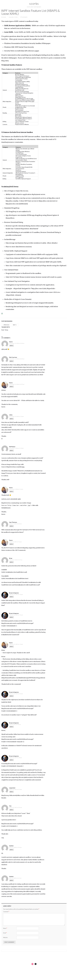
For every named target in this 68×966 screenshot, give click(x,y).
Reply (11, 345)
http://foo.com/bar (12, 201)
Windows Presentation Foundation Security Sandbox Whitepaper (27, 43)
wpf (2, 330)
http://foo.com (18, 198)
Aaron (11, 341)
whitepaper (12, 58)
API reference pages (32, 51)
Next (14, 325)
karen (4, 17)
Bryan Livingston (14, 593)
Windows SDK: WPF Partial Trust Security (19, 47)
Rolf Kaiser (12, 446)
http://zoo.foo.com (12, 204)
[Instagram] (32, 964)
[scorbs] (34, 4)
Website (5, 937)
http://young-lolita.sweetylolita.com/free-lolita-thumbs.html (19, 795)
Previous (6, 325)
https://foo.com (44, 201)
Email (5, 933)
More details (52, 243)
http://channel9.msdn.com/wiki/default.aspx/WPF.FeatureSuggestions (23, 678)
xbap (6, 330)
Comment (6, 911)
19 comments (23, 17)
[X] (35, 964)
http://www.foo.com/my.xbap (33, 460)
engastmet (12, 788)
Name (5, 928)
